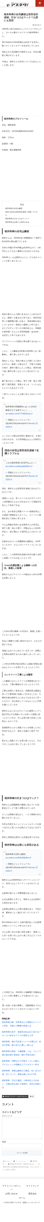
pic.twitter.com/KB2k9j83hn (17, 858)
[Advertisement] (22, 91)
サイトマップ (32, 1186)
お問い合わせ (11, 1194)
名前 (4, 1142)
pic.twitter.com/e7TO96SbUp (18, 414)
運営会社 (32, 1194)
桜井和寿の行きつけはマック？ (17, 219)
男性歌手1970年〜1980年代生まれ (16, 1096)
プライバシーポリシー (11, 1188)
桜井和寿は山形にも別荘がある (17, 222)
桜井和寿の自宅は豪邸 (13, 208)
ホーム (22, 1198)
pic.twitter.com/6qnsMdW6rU (18, 466)
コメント (7, 1116)
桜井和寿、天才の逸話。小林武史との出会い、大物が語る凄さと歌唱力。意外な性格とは (21, 1083)
